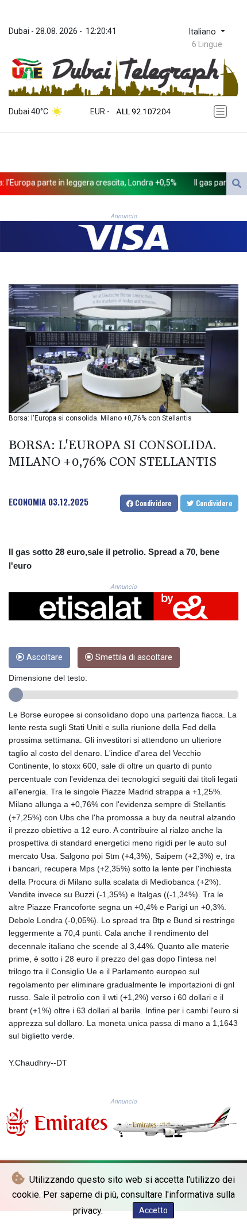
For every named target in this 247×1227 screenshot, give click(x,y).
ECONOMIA (27, 501)
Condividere (152, 503)
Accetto (153, 1210)
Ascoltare (43, 657)
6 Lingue (207, 44)
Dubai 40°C (28, 111)
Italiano (203, 32)
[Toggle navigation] (222, 111)
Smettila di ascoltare (132, 657)
